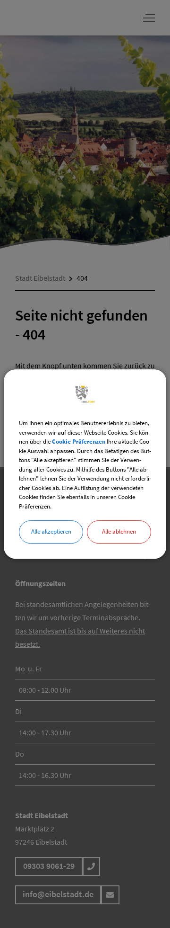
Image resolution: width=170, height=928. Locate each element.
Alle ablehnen (119, 531)
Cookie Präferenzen (78, 441)
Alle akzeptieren (51, 531)
